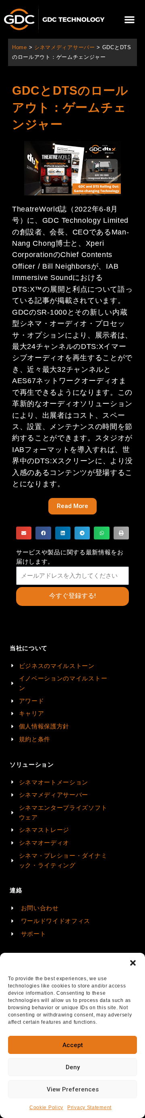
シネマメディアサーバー (64, 47)
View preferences (73, 1089)
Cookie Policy (46, 1107)
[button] (133, 963)
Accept (72, 1045)
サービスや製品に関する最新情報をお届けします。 (70, 557)
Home (19, 47)
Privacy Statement (89, 1107)
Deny (73, 1067)
